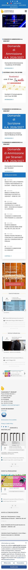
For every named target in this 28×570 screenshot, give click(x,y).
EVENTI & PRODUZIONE (15, 284)
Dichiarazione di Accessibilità (8, 420)
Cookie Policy (20, 557)
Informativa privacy (9, 559)
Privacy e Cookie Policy (7, 423)
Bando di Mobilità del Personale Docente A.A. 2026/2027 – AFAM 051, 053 (12, 194)
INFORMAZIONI (9, 68)
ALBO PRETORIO (17, 3)
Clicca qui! (4, 410)
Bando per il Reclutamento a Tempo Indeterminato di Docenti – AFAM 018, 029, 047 (14, 183)
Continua (7, 256)
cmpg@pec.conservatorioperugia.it (10, 405)
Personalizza (20, 563)
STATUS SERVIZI (22, 5)
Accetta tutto (14, 567)
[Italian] (7, 3)
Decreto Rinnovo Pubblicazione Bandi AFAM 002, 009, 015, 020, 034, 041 (13, 226)
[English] (11, 3)
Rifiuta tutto (7, 563)
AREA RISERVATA (14, 7)
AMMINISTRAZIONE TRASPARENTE (10, 5)
